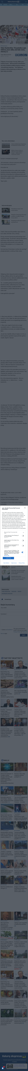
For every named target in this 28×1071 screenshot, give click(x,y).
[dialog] (14, 536)
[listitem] (14, 533)
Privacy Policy (22, 562)
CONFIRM (8, 558)
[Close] (25, 508)
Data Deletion (6, 562)
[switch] (23, 535)
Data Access (14, 562)
